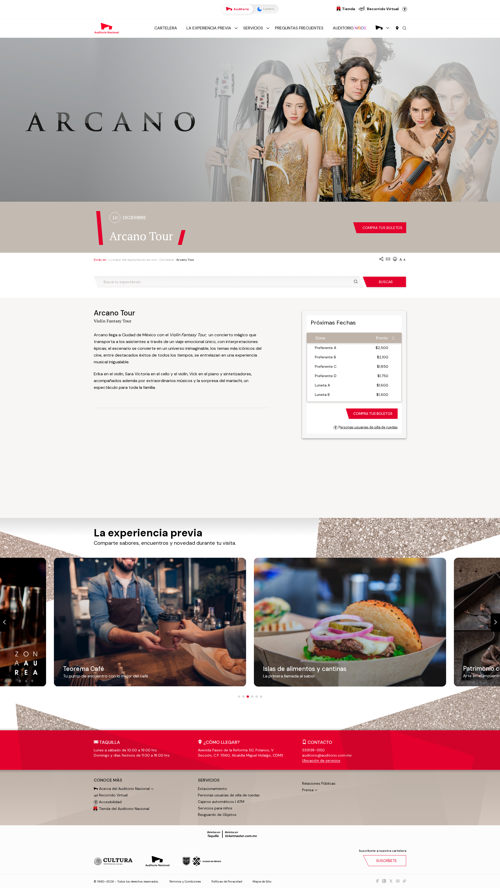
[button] (404, 28)
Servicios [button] (209, 780)
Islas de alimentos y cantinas (105, 669)
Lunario (268, 9)
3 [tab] (248, 696)
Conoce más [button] (108, 780)
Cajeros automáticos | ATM (221, 801)
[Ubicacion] (397, 28)
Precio (382, 338)
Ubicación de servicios (321, 760)
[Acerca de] (379, 28)
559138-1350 (313, 750)
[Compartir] (381, 259)
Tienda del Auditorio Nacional (124, 808)
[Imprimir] (395, 259)
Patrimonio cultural (290, 669)
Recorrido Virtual (113, 795)
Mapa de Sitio (262, 881)
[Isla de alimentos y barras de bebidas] (150, 622)
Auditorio (241, 9)
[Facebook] (377, 881)
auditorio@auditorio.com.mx (327, 755)
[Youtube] (397, 881)
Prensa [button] (308, 790)
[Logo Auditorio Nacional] (107, 27)
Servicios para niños (215, 808)
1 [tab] (239, 696)
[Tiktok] (404, 881)
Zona (320, 338)
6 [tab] (261, 696)
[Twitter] (391, 881)
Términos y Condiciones (185, 881)
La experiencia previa (208, 28)
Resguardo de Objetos (217, 814)
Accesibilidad (404, 9)
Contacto (320, 742)
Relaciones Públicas (318, 783)
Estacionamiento (212, 788)
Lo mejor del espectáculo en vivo (132, 260)
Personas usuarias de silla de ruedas (368, 427)
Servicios (253, 28)
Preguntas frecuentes (299, 28)
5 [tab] (256, 696)
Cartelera (165, 28)
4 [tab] (252, 696)
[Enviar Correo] (388, 259)
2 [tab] (243, 696)
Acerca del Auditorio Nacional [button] (124, 788)
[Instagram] (384, 881)
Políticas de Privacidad (226, 881)
